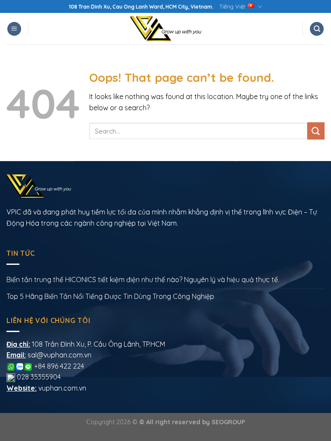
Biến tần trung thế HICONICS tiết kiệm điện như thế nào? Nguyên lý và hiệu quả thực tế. (142, 279)
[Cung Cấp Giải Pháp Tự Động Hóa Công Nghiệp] (165, 28)
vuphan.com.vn (62, 388)
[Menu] (14, 29)
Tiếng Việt (232, 6)
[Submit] (316, 130)
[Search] (317, 29)
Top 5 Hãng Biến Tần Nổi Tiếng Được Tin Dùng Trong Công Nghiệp (110, 296)
